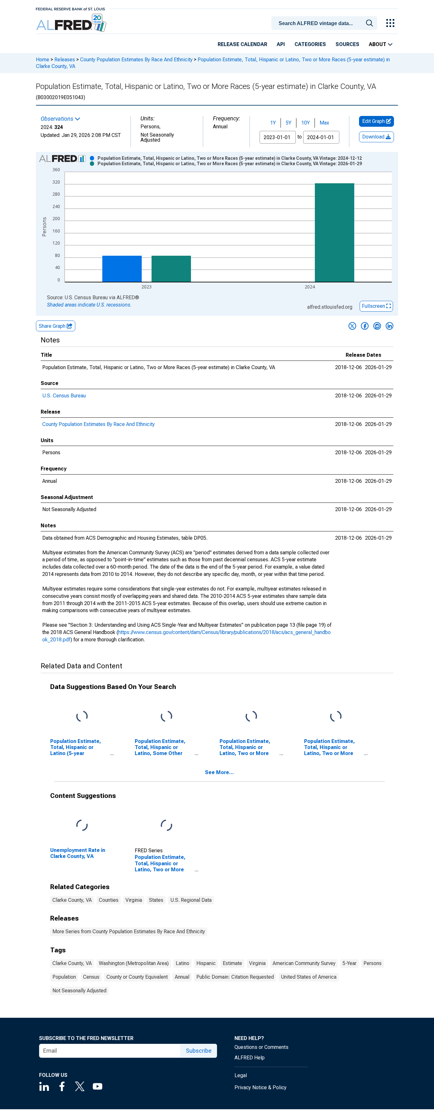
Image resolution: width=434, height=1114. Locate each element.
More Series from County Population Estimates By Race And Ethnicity (128, 931)
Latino (182, 963)
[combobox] (325, 22)
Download (374, 137)
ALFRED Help (249, 1058)
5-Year (349, 963)
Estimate (232, 963)
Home (42, 60)
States (156, 900)
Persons (372, 963)
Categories (310, 44)
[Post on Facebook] (365, 326)
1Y (273, 123)
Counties (109, 900)
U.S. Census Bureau (64, 396)
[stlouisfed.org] (70, 8)
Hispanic (206, 963)
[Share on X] (352, 326)
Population (64, 977)
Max (324, 123)
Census (91, 977)
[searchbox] (325, 23)
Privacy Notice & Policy (260, 1087)
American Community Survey (304, 963)
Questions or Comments (261, 1047)
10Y (305, 123)
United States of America (308, 977)
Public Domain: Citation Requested (235, 977)
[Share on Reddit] (377, 326)
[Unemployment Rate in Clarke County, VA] (82, 825)
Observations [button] (58, 119)
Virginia (133, 900)
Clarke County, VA (72, 900)
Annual (182, 977)
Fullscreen (374, 306)
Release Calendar (242, 44)
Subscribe (199, 1050)
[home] (72, 23)
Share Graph (53, 326)
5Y (288, 123)
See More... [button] (219, 772)
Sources (347, 44)
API (281, 44)
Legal (240, 1075)
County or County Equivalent (137, 977)
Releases (64, 60)
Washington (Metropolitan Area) (134, 963)
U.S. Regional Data (191, 900)
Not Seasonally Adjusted (79, 991)
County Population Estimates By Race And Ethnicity (136, 60)
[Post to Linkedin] (389, 326)
